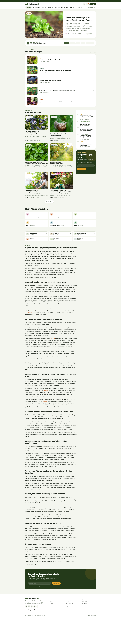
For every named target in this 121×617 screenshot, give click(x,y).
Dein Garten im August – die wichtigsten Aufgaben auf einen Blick (60, 191)
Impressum (84, 601)
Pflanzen (50, 7)
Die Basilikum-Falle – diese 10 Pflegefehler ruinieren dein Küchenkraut (36, 163)
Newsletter (83, 0)
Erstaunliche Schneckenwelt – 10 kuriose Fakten (58, 134)
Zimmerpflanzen (90, 43)
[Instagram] (29, 606)
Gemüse (72, 43)
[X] (34, 606)
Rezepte (66, 7)
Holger (68, 33)
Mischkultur (28, 312)
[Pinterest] (32, 606)
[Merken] (87, 34)
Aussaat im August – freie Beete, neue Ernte (78, 19)
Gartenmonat (92, 7)
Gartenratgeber (36, 7)
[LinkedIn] (37, 606)
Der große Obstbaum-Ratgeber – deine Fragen (57, 163)
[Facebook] (26, 606)
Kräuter (77, 43)
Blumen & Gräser (53, 600)
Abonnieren (81, 169)
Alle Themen (28, 7)
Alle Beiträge (92, 52)
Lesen (90, 33)
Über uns (88, 0)
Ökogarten (72, 7)
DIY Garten (44, 7)
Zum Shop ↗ (93, 0)
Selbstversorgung (59, 7)
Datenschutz (84, 603)
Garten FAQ (79, 7)
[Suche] (84, 4)
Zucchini (45, 401)
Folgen (93, 4)
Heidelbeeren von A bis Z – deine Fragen (32, 132)
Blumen (66, 43)
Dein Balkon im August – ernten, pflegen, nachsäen (32, 191)
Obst (83, 43)
